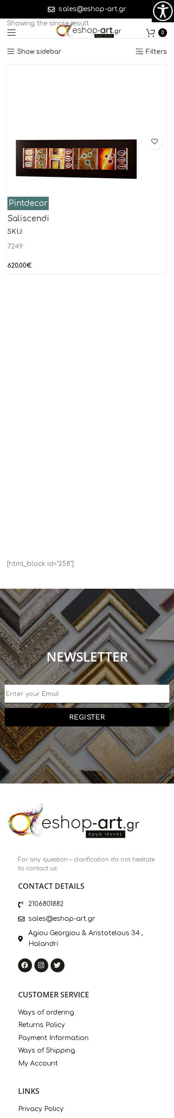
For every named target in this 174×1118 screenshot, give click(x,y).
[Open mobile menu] (11, 32)
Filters (156, 51)
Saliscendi (28, 218)
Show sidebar (39, 51)
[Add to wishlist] (154, 142)
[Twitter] (57, 965)
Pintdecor (28, 203)
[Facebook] (25, 965)
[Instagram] (41, 965)
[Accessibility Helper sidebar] (163, 11)
